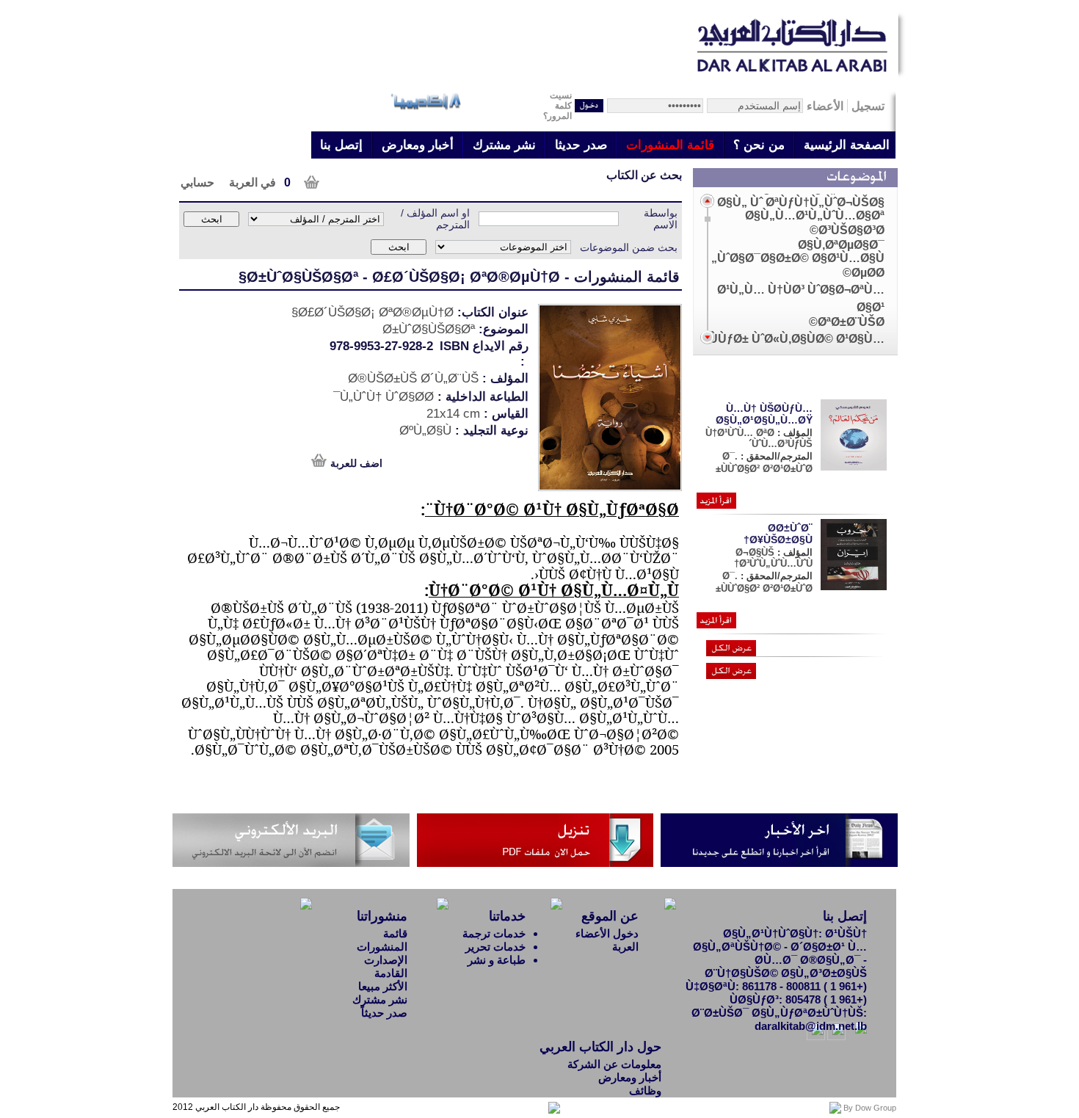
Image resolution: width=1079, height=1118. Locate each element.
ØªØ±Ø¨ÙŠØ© (846, 322)
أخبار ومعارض (418, 145)
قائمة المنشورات (670, 145)
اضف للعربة (356, 463)
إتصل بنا (341, 145)
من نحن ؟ (759, 145)
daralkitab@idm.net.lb (811, 1026)
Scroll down (707, 337)
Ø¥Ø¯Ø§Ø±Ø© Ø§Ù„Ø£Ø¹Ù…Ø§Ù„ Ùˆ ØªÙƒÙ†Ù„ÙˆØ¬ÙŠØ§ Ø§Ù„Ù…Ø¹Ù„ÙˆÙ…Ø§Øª (800, 202)
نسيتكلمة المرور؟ (557, 105)
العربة (625, 946)
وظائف (645, 1090)
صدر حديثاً (384, 1012)
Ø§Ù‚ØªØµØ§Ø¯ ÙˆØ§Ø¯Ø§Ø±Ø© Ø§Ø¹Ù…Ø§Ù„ (797, 251)
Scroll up (707, 201)
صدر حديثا (581, 145)
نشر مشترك (504, 145)
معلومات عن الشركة (614, 1064)
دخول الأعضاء (607, 933)
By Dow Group (869, 1107)
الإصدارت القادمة (385, 966)
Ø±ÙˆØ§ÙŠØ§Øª (302, 277)
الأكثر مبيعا (382, 986)
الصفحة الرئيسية (847, 145)
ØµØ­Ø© (863, 272)
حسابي (197, 182)
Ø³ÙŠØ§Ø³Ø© (847, 230)
